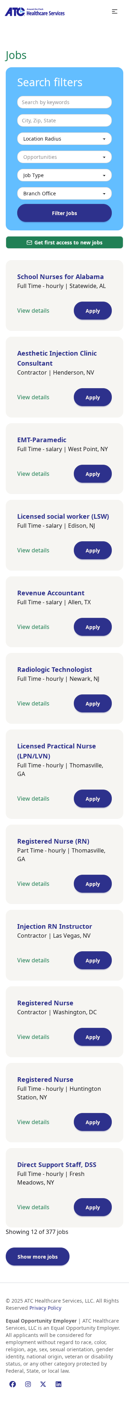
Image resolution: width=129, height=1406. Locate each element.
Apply (93, 310)
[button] (114, 11)
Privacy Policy (45, 1307)
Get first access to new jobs (68, 242)
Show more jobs (38, 1256)
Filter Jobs (64, 213)
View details (33, 310)
